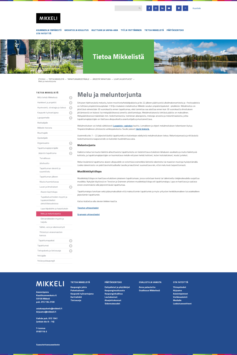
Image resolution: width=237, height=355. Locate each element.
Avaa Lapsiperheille (71, 119)
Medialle (177, 300)
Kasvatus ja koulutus (76, 30)
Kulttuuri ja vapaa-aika (104, 30)
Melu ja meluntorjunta (51, 213)
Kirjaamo (177, 290)
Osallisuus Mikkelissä (149, 290)
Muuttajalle (42, 132)
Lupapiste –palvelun (123, 125)
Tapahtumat (54, 246)
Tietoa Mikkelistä (154, 30)
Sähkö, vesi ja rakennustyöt (52, 227)
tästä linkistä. (142, 129)
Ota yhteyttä (43, 33)
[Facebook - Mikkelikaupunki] (149, 8)
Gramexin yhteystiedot (88, 214)
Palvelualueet (77, 290)
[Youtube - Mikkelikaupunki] (169, 8)
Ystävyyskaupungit (46, 260)
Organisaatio (54, 143)
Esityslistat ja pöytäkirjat (117, 287)
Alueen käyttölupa (49, 191)
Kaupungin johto (78, 287)
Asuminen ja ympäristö (49, 30)
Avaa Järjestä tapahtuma (71, 154)
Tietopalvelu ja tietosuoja (54, 251)
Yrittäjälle (41, 255)
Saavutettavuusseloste (48, 344)
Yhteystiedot (179, 287)
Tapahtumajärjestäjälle (54, 148)
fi (185, 8)
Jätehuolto (44, 163)
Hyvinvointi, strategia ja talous (54, 108)
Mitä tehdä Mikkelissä (54, 98)
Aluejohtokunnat (113, 300)
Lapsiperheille (54, 118)
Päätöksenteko (175, 30)
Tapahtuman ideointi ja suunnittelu (50, 170)
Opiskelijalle (42, 138)
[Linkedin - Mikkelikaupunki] (162, 8)
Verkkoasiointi (180, 297)
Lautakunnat (111, 297)
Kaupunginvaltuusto (115, 290)
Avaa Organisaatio (71, 144)
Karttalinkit (76, 297)
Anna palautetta (147, 287)
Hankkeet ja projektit (54, 103)
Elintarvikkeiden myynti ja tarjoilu (52, 220)
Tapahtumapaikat (55, 241)
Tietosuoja (75, 300)
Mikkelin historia (44, 127)
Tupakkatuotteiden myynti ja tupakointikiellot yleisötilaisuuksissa (54, 200)
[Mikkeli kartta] (179, 8)
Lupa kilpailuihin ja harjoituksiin (54, 208)
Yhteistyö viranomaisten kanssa (51, 233)
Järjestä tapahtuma (55, 153)
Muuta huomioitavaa (49, 181)
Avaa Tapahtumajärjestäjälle (71, 149)
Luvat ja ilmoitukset (56, 187)
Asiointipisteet (180, 293)
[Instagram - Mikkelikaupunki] (156, 8)
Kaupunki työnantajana (54, 113)
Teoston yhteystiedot (88, 207)
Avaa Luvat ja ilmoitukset (71, 188)
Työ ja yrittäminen (131, 30)
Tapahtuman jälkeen (49, 176)
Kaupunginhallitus (114, 293)
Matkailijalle (42, 122)
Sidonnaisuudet (112, 303)
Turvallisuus (45, 158)
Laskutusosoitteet (182, 303)
